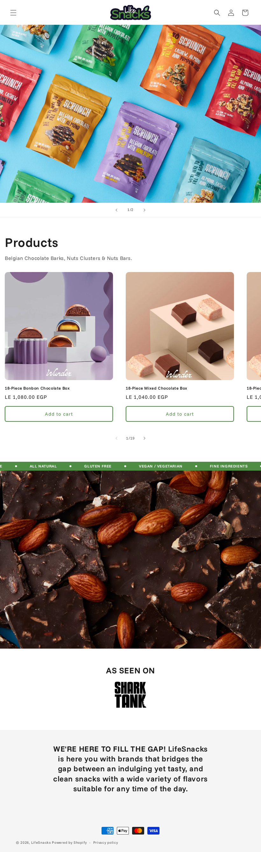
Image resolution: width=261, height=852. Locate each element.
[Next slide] (145, 210)
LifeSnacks (41, 842)
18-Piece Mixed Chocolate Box (156, 388)
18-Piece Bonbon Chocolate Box (37, 388)
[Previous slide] (116, 210)
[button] (13, 13)
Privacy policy (105, 842)
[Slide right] (145, 438)
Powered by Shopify (69, 842)
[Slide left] (116, 438)
